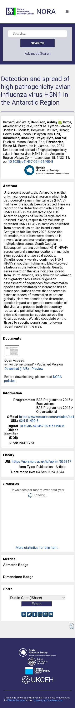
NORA (46, 11)
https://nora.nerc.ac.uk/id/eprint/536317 (41, 462)
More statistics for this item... (37, 548)
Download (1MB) (16, 369)
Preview (37, 369)
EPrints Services (16, 700)
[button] (71, 626)
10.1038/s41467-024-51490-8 (30, 162)
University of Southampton (47, 700)
